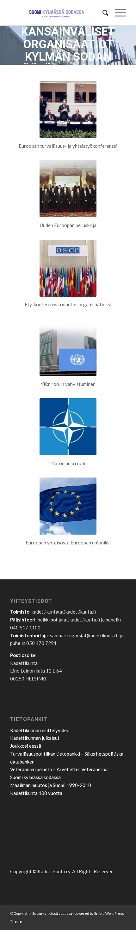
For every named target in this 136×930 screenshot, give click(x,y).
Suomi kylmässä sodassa (35, 777)
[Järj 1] (68, 109)
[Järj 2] (68, 188)
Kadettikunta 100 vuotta (36, 793)
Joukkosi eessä (25, 746)
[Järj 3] (68, 268)
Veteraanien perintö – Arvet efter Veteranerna (59, 769)
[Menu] (117, 12)
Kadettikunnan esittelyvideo (40, 730)
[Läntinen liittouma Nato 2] (68, 426)
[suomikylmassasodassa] (56, 12)
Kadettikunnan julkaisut (34, 738)
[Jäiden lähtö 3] (68, 347)
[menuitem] (102, 12)
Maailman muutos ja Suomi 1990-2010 (50, 785)
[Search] (102, 12)
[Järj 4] (68, 506)
